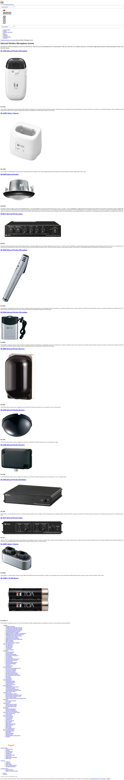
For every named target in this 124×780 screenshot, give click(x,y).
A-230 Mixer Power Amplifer (12, 636)
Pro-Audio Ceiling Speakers (11, 672)
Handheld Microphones (10, 682)
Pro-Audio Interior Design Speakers (13, 675)
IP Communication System (11, 706)
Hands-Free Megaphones (11, 708)
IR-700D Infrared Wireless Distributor (13, 479)
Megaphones (5, 707)
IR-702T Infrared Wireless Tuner (12, 518)
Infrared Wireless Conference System (13, 696)
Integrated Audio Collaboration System (14, 694)
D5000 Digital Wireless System (12, 686)
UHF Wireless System (10, 687)
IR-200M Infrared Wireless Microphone (14, 250)
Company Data (9, 752)
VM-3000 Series (9, 646)
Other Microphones (10, 683)
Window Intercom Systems (11, 704)
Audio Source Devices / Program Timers (11, 712)
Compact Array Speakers (11, 670)
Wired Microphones (7, 679)
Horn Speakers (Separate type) (12, 655)
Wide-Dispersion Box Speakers (12, 674)
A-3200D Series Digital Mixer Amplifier (14, 629)
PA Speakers (5, 650)
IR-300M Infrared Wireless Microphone (14, 312)
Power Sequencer (9, 717)
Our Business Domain (10, 754)
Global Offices (9, 764)
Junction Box (8, 722)
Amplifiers (5, 625)
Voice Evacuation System (8, 643)
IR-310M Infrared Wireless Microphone (14, 51)
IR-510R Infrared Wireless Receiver (13, 410)
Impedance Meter (9, 665)
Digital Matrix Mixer (10, 730)
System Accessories (10, 649)
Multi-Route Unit (9, 734)
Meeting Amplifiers (10, 641)
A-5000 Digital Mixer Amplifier (12, 632)
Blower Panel (8, 727)
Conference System (7, 692)
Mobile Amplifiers (9, 640)
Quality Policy (9, 756)
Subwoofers (8, 676)
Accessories (8, 664)
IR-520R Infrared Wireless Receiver (13, 445)
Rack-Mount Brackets (10, 728)
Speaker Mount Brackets (11, 663)
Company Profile (4, 748)
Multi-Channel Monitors (11, 723)
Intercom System (6, 703)
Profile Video (8, 758)
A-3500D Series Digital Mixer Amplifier (14, 627)
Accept (108, 778)
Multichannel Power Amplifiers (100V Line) (15, 634)
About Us (8, 750)
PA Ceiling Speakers (10, 652)
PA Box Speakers (9, 653)
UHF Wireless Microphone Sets (12, 689)
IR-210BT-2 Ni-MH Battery (10, 578)
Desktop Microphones (10, 681)
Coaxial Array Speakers (10, 671)
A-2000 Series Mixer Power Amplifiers (14, 635)
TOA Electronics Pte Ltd (9, 4)
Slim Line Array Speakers (11, 669)
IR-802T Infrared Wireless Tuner (12, 214)
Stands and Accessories (10, 684)
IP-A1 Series (8, 701)
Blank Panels (8, 726)
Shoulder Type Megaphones (11, 711)
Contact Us (3, 760)
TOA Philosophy (9, 751)
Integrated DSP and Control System (13, 735)
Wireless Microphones (7, 685)
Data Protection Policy (95, 778)
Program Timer (9, 714)
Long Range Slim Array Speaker (12, 658)
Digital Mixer (8, 732)
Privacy (4, 773)
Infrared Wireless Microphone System (13, 690)
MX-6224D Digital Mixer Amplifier (13, 631)
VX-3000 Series (9, 645)
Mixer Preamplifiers (10, 733)
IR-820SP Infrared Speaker (10, 174)
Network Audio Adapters (11, 700)
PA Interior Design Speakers (11, 660)
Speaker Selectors (9, 725)
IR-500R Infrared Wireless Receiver (13, 349)
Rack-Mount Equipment (8, 715)
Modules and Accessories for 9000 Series (14, 639)
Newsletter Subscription (10, 766)
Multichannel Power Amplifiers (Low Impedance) (16, 633)
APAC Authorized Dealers (11, 765)
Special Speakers (9, 661)
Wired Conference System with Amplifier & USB (16, 698)
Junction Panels (9, 721)
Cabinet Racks (9, 719)
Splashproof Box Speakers (11, 654)
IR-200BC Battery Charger (10, 544)
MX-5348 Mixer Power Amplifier (13, 642)
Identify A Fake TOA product (12, 770)
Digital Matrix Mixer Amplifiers (12, 638)
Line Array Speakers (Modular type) (13, 668)
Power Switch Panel (10, 720)
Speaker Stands (9, 678)
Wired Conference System (11, 697)
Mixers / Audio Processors (8, 729)
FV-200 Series (9, 648)
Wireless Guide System (10, 691)
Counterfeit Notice (4, 768)
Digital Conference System (11, 693)
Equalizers (8, 736)
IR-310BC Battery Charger (10, 113)
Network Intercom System (11, 705)
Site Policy (5, 774)
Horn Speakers (9, 656)
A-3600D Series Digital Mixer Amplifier (14, 628)
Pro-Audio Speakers (7, 667)
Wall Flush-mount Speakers (11, 662)
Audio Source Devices (10, 713)
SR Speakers (8, 677)
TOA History (8, 753)
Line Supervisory (9, 718)
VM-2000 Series (9, 647)
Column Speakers (9, 657)
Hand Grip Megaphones (11, 710)
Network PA (5, 699)
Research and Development (11, 757)
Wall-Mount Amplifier (10, 626)
